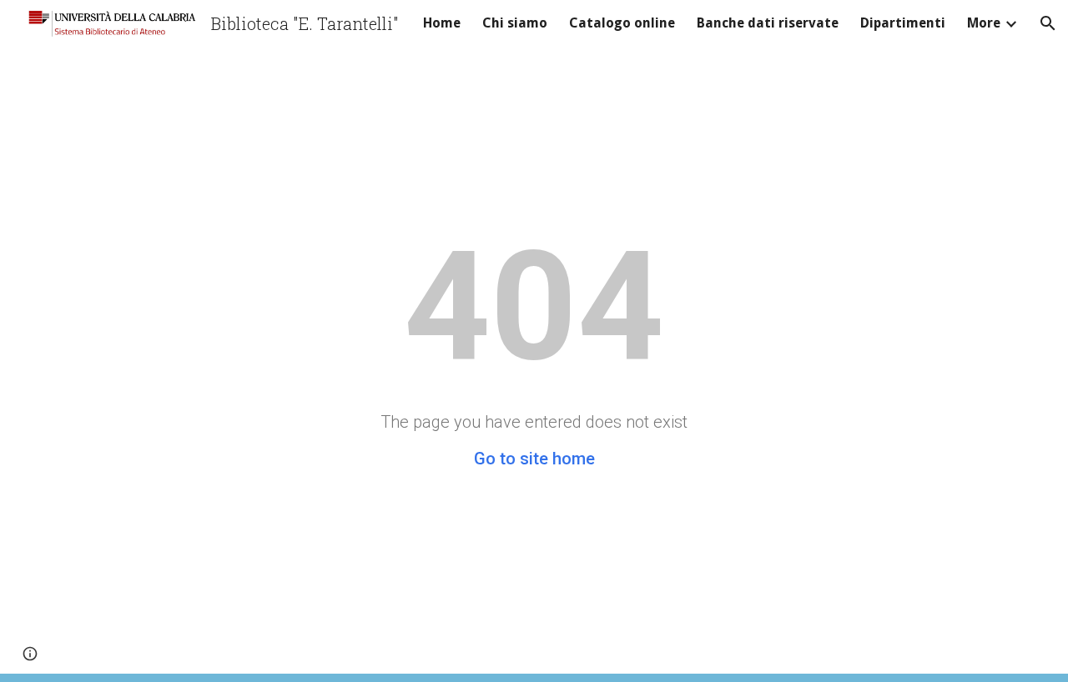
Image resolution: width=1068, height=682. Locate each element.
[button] (1048, 23)
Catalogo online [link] (622, 23)
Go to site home (534, 459)
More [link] (983, 23)
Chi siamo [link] (514, 23)
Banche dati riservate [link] (768, 23)
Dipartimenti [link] (902, 23)
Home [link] (442, 23)
